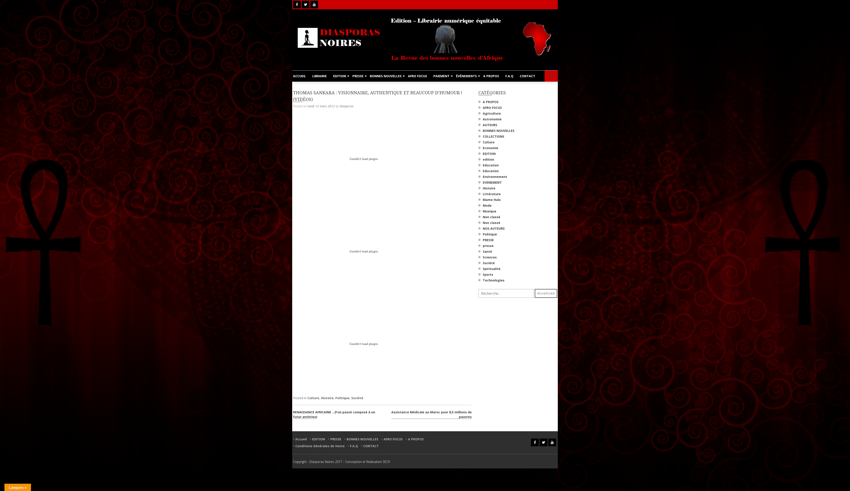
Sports (488, 274)
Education (491, 165)
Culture (313, 398)
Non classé (491, 217)
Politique (342, 398)
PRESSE (357, 76)
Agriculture (492, 113)
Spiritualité (491, 269)
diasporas (347, 106)
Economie (490, 148)
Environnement (495, 177)
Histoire (327, 398)
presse (488, 246)
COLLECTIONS (493, 136)
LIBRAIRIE (319, 76)
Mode (487, 205)
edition (488, 159)
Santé (487, 251)
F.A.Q (509, 76)
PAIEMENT (441, 76)
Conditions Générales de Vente (320, 446)
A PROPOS (491, 76)
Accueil (301, 439)
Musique (489, 211)
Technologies (493, 280)
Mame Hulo (492, 200)
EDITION (339, 76)
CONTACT (527, 76)
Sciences (490, 257)
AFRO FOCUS (417, 76)
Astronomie (492, 119)
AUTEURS (490, 125)
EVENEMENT (492, 182)
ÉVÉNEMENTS (466, 76)
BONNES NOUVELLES (386, 76)
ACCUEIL (299, 76)
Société (357, 398)
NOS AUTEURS (494, 228)
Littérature (492, 194)
